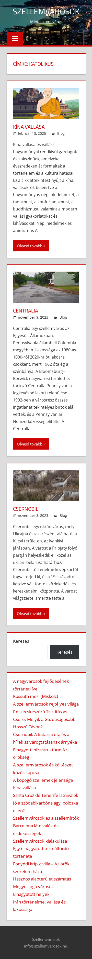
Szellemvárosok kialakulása (40, 841)
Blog (61, 133)
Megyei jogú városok (33, 886)
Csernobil (25, 509)
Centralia (25, 311)
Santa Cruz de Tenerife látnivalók (45, 795)
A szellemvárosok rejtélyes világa (46, 704)
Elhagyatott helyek (31, 894)
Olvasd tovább (29, 245)
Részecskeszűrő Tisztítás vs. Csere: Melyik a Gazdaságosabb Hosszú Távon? (44, 719)
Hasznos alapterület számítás (42, 879)
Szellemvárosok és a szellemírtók (46, 818)
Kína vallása (29, 127)
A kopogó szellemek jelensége (43, 780)
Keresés (21, 641)
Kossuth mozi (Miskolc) (35, 696)
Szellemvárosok (46, 11)
